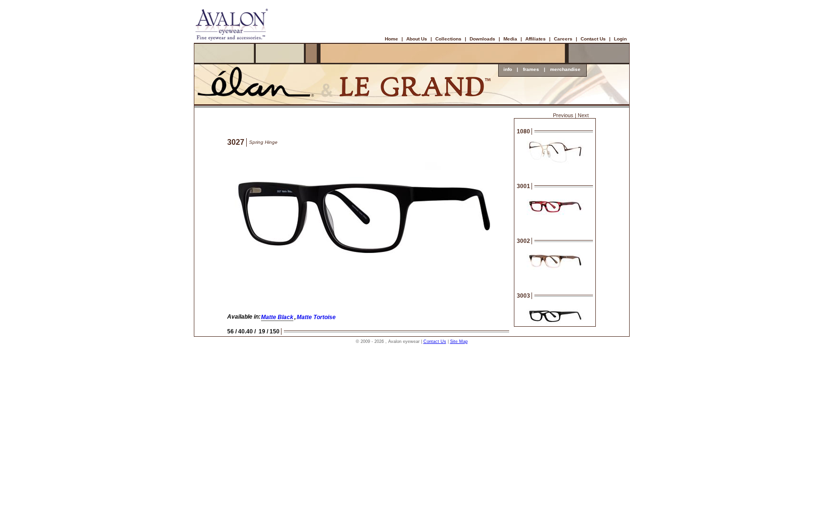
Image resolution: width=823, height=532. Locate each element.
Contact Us (593, 38)
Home (391, 38)
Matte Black (277, 317)
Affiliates (535, 38)
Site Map (459, 341)
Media (510, 38)
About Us (416, 38)
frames (531, 69)
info (507, 69)
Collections (448, 38)
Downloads (482, 38)
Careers (563, 38)
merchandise (565, 69)
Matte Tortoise (316, 317)
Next (583, 115)
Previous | (564, 115)
